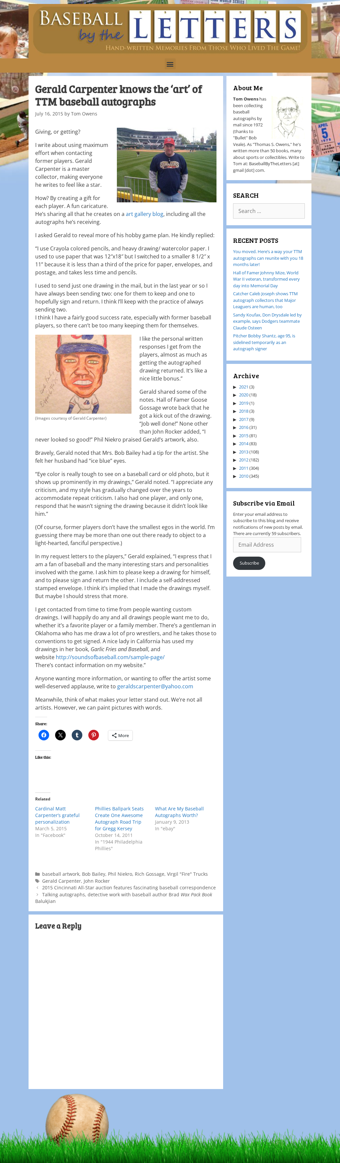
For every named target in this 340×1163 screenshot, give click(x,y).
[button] (170, 63)
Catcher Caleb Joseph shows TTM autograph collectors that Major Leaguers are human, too (265, 300)
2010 (243, 476)
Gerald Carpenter (61, 881)
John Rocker (97, 881)
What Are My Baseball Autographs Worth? (179, 811)
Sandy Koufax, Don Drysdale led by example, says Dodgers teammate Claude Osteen (267, 321)
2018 (243, 411)
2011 (243, 468)
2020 (243, 395)
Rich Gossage (149, 874)
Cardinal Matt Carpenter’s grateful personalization (57, 815)
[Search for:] (269, 211)
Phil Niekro (120, 874)
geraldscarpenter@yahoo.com (155, 686)
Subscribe (249, 563)
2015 (243, 436)
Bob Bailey (93, 874)
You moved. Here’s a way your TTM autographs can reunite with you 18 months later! (268, 257)
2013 (243, 452)
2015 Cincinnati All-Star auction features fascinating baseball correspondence (129, 887)
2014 (243, 443)
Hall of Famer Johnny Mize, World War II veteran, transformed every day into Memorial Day (266, 279)
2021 (243, 387)
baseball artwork (60, 874)
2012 (243, 460)
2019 (243, 403)
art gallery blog (144, 214)
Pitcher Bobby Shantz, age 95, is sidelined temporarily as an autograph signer (264, 342)
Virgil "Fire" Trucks (187, 874)
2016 (243, 427)
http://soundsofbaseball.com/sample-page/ (110, 657)
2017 (243, 419)
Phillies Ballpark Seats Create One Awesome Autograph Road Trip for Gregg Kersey (119, 818)
